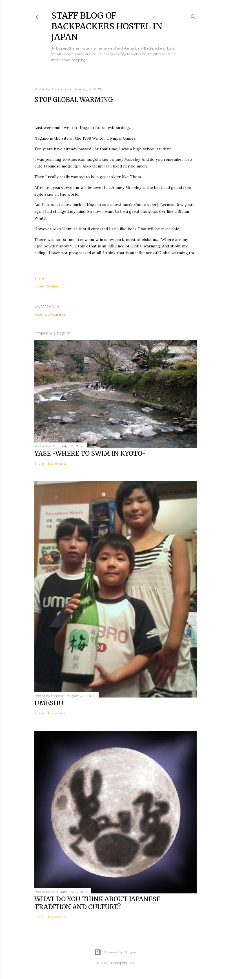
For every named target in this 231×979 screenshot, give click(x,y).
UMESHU (48, 703)
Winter (51, 286)
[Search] (193, 15)
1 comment (57, 463)
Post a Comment (50, 315)
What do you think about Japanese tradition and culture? (97, 903)
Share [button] (39, 278)
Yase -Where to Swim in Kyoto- (90, 453)
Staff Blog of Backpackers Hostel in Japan (107, 26)
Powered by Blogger (120, 952)
